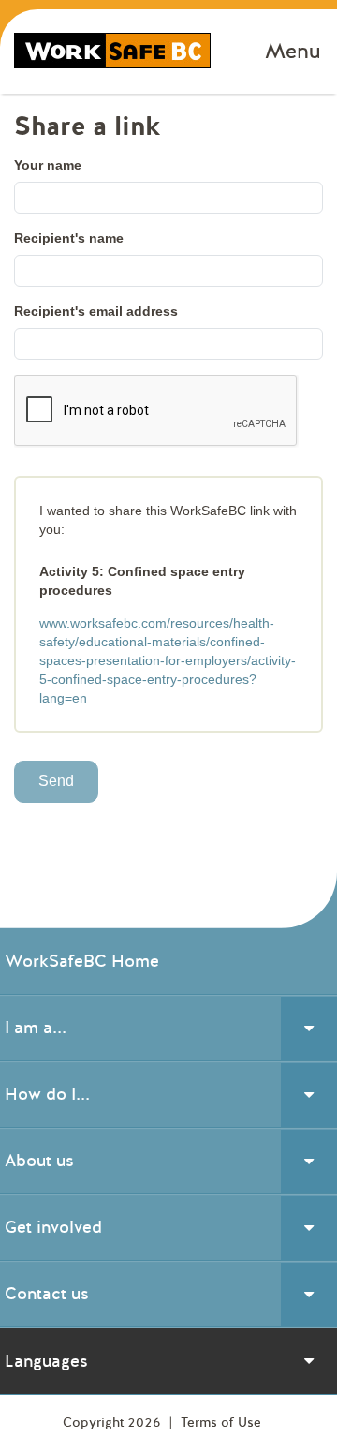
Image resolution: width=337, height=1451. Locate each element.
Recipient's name (69, 237)
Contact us (47, 1293)
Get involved (53, 1227)
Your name (47, 164)
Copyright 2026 (114, 1422)
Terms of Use (221, 1422)
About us (39, 1160)
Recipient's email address (96, 311)
